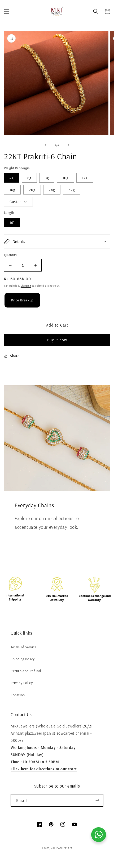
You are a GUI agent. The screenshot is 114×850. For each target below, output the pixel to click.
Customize (18, 201)
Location (18, 695)
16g (12, 189)
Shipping (26, 285)
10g (65, 177)
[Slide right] (68, 145)
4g (12, 177)
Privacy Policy (22, 682)
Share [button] (14, 355)
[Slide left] (45, 145)
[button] (6, 11)
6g (29, 177)
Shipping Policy (23, 659)
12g (84, 177)
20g (32, 189)
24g (52, 189)
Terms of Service (24, 647)
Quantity (10, 255)
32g (72, 189)
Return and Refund (26, 670)
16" (12, 222)
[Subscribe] (97, 800)
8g (47, 177)
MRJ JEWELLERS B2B (61, 848)
